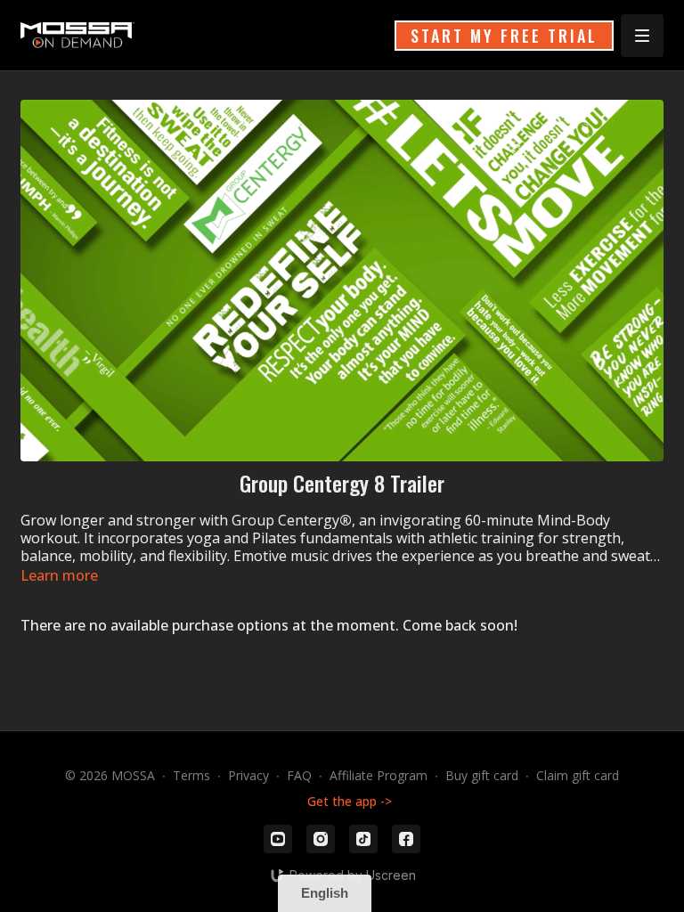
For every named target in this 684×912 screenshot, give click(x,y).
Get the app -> (349, 801)
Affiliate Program (379, 775)
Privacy (248, 775)
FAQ (299, 775)
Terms (191, 775)
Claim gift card (577, 775)
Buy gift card (481, 775)
